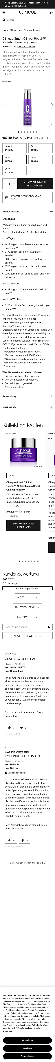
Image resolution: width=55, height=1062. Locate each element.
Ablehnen (27, 1048)
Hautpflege (17, 30)
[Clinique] (27, 12)
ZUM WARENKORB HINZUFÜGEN (35, 184)
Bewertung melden (14, 734)
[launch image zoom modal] (50, 125)
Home (5, 30)
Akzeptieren (27, 1040)
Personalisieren (27, 1056)
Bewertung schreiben (27, 588)
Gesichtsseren (33, 30)
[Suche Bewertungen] (49, 627)
